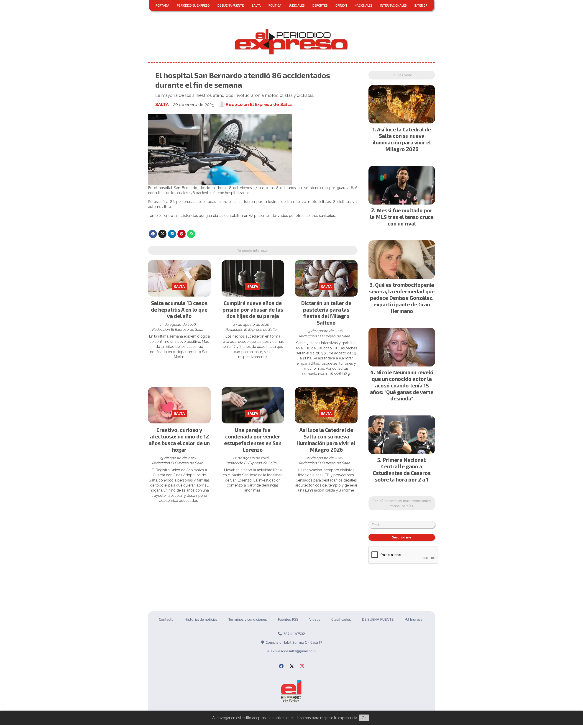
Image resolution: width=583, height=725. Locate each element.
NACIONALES (364, 5)
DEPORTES (320, 5)
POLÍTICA (274, 5)
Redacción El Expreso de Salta (259, 104)
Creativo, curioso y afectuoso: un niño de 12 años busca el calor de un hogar (179, 440)
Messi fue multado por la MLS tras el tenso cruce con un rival (402, 217)
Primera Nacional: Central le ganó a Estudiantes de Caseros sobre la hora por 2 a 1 (402, 470)
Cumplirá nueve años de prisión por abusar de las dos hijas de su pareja (252, 309)
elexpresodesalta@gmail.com (291, 651)
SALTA (256, 5)
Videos (314, 619)
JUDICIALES (297, 5)
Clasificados (341, 619)
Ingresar (416, 619)
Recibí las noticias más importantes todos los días (401, 503)
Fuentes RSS (288, 619)
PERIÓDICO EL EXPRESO (193, 5)
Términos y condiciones (247, 619)
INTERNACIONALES (393, 5)
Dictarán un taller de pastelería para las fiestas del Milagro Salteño (326, 313)
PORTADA (162, 5)
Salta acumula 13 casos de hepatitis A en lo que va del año (179, 309)
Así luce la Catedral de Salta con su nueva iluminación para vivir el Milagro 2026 (326, 440)
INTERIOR (420, 5)
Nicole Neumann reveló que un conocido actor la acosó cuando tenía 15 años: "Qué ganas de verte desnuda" (401, 385)
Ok (364, 718)
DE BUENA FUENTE (230, 5)
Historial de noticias (200, 619)
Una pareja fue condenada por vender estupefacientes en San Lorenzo (252, 440)
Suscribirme (402, 537)
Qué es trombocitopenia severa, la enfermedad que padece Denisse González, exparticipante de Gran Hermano (402, 298)
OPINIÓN (341, 5)
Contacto (166, 619)
